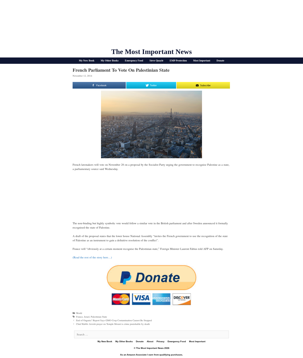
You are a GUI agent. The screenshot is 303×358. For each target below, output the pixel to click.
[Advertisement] (151, 25)
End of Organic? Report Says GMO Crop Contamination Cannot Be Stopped (114, 320)
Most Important (201, 60)
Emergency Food (134, 60)
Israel (86, 316)
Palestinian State (99, 316)
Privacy (160, 341)
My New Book (86, 60)
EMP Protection (178, 60)
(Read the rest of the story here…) (92, 257)
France (79, 316)
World (79, 313)
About (150, 341)
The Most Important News (151, 52)
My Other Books (110, 60)
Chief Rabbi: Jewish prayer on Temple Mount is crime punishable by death (113, 323)
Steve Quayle (156, 60)
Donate (220, 60)
